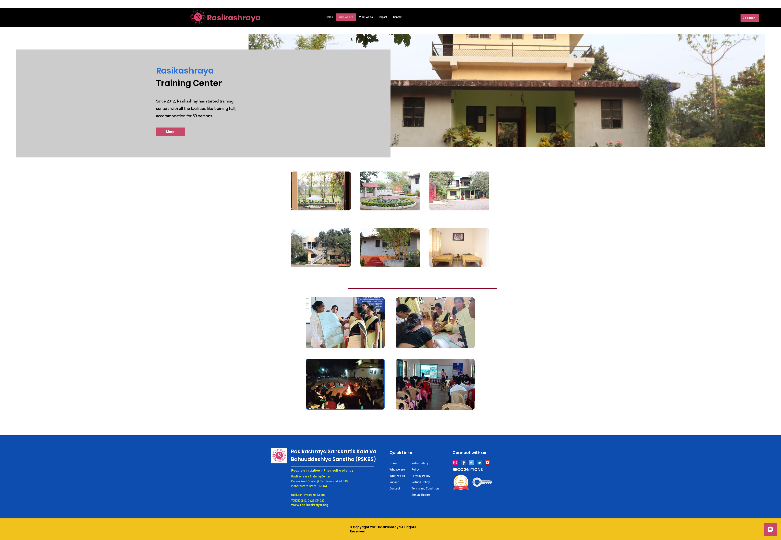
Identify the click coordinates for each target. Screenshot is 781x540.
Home (393, 463)
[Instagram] (455, 462)
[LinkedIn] (479, 462)
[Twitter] (471, 462)
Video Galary (419, 463)
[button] (321, 191)
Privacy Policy (420, 475)
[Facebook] (463, 462)
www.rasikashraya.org (309, 505)
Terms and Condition (425, 488)
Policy (415, 469)
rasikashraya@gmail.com (308, 494)
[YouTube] (487, 462)
